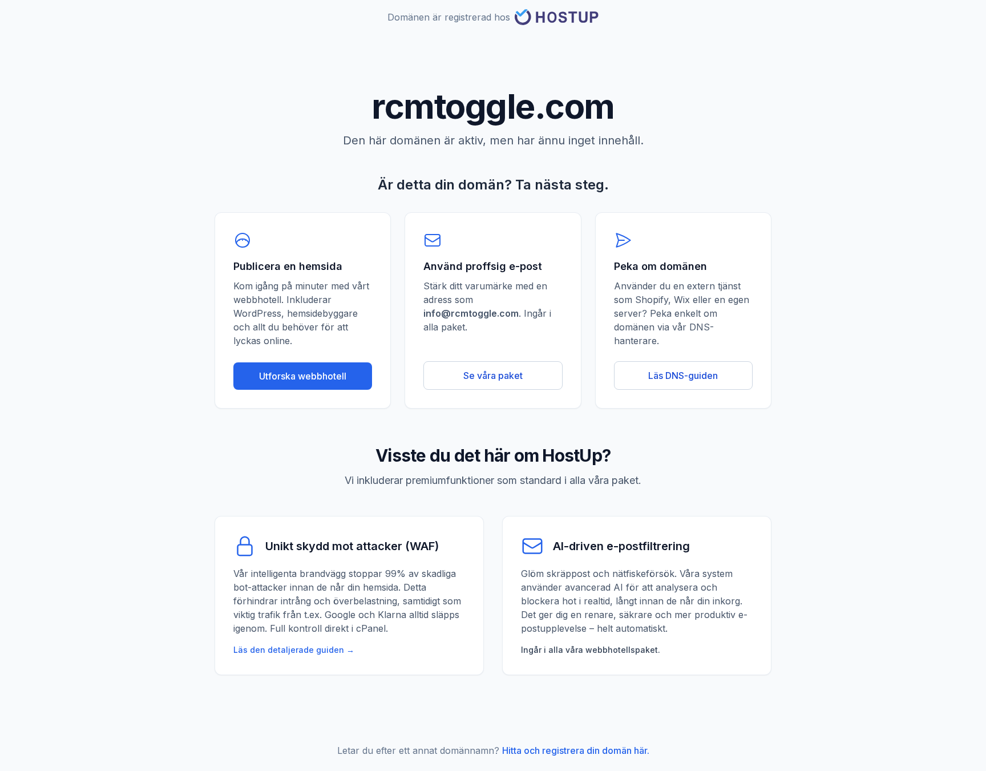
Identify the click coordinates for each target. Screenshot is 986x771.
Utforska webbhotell (302, 376)
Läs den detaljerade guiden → (293, 650)
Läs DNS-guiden (683, 375)
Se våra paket (493, 375)
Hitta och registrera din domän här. (575, 750)
